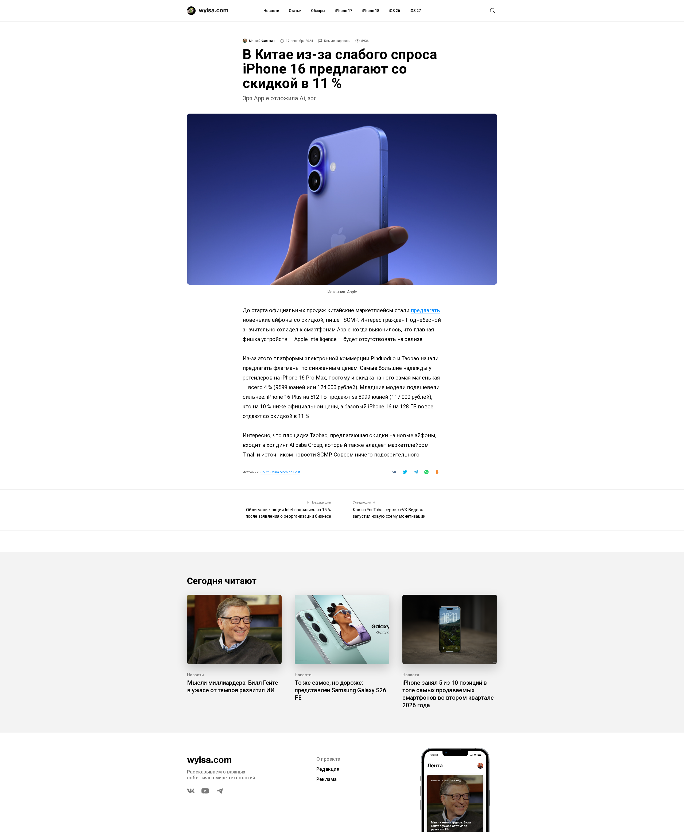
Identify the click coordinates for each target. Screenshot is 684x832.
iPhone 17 (343, 11)
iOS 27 (415, 11)
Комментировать (337, 41)
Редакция (327, 769)
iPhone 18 (370, 11)
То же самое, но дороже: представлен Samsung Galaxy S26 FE (340, 690)
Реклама (326, 779)
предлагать (425, 310)
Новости (271, 11)
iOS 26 (394, 11)
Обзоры (318, 11)
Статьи (295, 11)
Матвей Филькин (262, 41)
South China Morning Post (280, 472)
